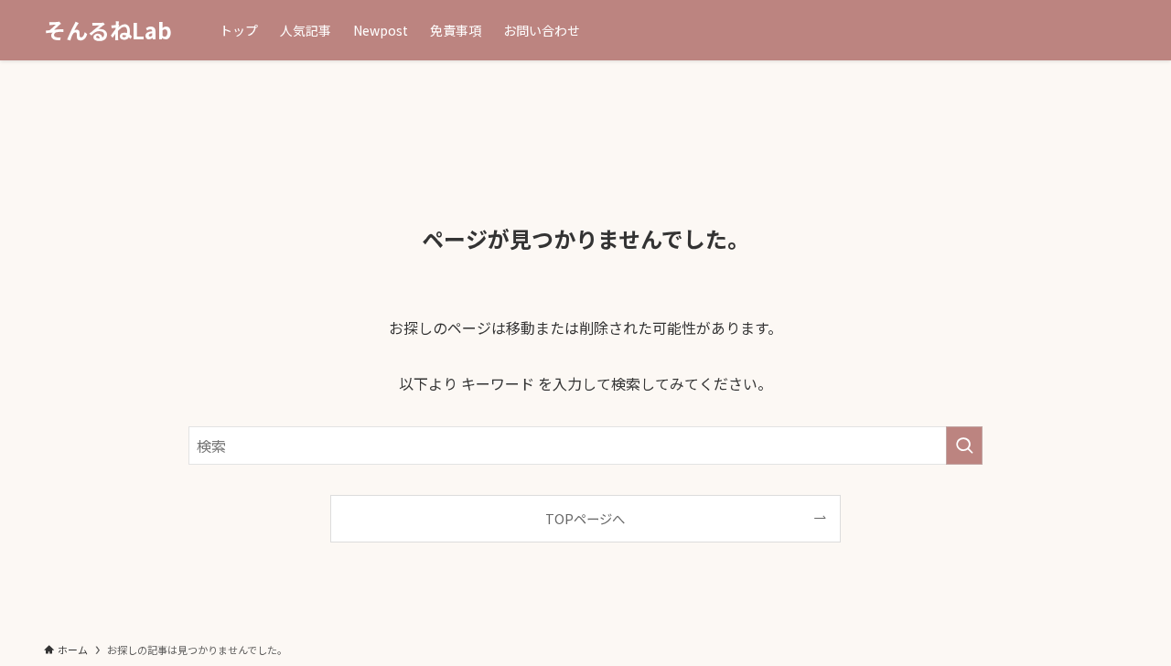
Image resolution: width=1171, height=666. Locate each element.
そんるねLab (108, 30)
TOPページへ (585, 518)
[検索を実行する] (964, 445)
